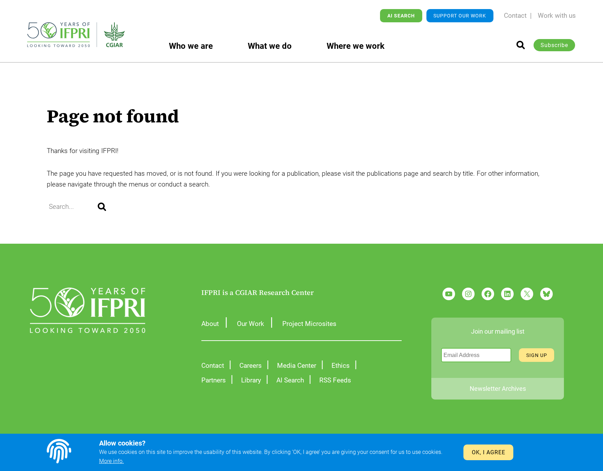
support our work (459, 15)
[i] (520, 45)
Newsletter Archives (498, 388)
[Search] (102, 207)
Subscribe (554, 45)
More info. (111, 461)
